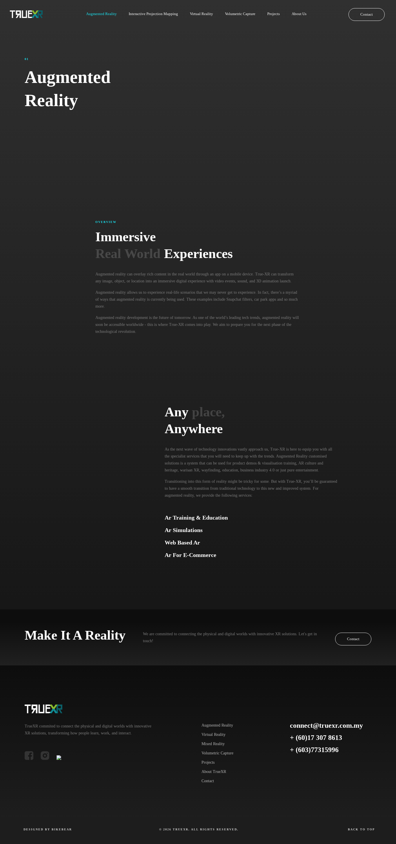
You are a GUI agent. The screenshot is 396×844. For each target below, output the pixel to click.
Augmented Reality (217, 725)
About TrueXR (213, 771)
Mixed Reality (213, 744)
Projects (208, 762)
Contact (366, 14)
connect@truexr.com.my (326, 725)
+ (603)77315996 (314, 749)
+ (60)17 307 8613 (316, 737)
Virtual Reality (213, 734)
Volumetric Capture (217, 753)
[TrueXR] (26, 14)
